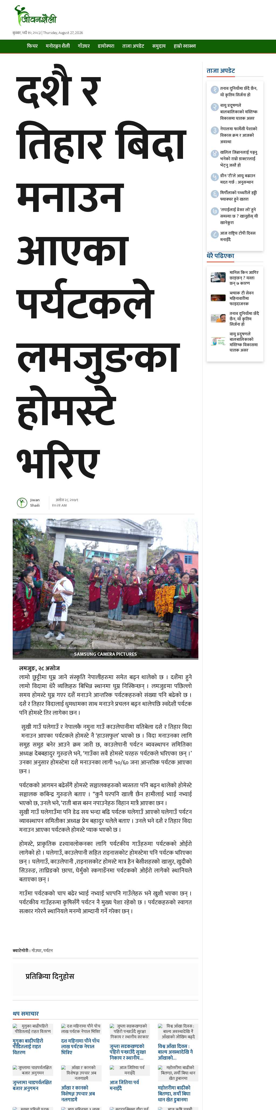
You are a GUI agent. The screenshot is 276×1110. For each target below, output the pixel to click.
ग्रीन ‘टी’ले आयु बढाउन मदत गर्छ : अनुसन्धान (237, 179)
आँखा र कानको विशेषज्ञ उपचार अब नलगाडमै (78, 1094)
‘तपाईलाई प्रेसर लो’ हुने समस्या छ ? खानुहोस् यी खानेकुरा (239, 216)
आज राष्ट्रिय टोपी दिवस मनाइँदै (238, 236)
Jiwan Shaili (35, 503)
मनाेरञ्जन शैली (58, 46)
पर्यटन (48, 950)
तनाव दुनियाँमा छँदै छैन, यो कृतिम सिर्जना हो (238, 92)
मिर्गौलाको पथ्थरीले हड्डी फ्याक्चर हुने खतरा (238, 196)
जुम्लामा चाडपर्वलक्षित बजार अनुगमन (32, 1086)
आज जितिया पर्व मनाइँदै (124, 1086)
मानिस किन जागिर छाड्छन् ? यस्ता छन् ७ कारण (244, 278)
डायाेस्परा (106, 46)
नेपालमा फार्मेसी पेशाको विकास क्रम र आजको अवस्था (238, 135)
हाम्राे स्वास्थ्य (185, 46)
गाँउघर (84, 46)
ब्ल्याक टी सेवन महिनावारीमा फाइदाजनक (242, 299)
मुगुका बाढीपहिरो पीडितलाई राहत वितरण (28, 1047)
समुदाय (159, 46)
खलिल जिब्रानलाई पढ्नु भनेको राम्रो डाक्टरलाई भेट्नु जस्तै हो (238, 159)
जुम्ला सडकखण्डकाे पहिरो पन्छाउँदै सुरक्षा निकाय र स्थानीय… (128, 1052)
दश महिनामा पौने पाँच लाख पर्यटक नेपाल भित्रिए (80, 1047)
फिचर (32, 46)
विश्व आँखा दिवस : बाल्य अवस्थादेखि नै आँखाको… (175, 1052)
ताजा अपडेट (133, 46)
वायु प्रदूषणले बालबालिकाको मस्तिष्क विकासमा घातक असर (238, 112)
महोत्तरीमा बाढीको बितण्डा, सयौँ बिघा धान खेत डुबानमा (174, 1094)
